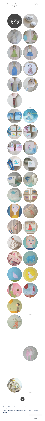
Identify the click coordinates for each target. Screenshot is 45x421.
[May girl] (30, 242)
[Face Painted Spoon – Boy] (30, 84)
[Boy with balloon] (14, 306)
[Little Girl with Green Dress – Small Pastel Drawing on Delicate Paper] (14, 52)
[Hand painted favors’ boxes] (14, 163)
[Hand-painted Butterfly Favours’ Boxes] (14, 147)
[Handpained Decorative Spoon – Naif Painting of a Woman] (14, 84)
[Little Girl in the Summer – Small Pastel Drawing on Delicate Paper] (30, 52)
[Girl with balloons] (30, 369)
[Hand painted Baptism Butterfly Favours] (30, 131)
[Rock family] (30, 385)
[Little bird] (14, 274)
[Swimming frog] (14, 321)
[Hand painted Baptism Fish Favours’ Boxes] (14, 131)
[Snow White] (14, 369)
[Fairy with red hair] (30, 337)
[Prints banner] (30, 211)
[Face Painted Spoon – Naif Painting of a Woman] (14, 100)
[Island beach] (30, 306)
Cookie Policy (7, 412)
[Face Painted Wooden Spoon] (30, 100)
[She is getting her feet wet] (30, 147)
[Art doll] (14, 385)
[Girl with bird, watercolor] (14, 290)
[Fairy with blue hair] (14, 353)
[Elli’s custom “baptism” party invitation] (30, 116)
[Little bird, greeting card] (14, 179)
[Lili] (30, 321)
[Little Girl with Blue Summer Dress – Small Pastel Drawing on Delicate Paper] (14, 68)
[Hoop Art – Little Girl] (30, 68)
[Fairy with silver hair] (14, 337)
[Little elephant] (30, 258)
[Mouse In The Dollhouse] (15, 5)
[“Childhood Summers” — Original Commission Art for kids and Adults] (14, 116)
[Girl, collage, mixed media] (30, 226)
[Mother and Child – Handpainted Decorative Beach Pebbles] (30, 21)
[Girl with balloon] (30, 290)
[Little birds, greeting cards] (30, 195)
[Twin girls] (30, 353)
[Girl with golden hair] (14, 211)
